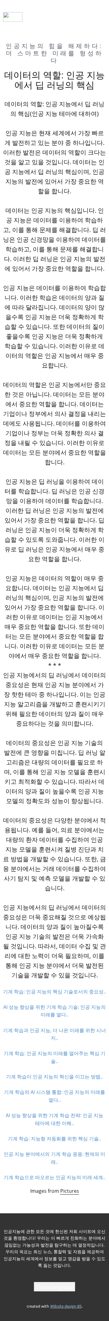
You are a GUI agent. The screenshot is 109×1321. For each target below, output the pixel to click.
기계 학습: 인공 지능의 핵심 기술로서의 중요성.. (54, 991)
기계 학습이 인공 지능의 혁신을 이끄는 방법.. (54, 1076)
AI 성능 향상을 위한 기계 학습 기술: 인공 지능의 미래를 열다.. (54, 1011)
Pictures (69, 1191)
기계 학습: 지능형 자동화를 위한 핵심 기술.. (54, 1138)
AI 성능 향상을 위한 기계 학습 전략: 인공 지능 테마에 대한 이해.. (54, 1119)
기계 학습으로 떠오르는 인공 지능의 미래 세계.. (54, 1177)
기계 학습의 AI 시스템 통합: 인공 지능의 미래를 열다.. (54, 1096)
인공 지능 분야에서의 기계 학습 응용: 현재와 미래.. (54, 1158)
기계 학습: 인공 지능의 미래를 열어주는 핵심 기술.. (54, 1057)
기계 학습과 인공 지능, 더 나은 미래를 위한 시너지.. (54, 1034)
